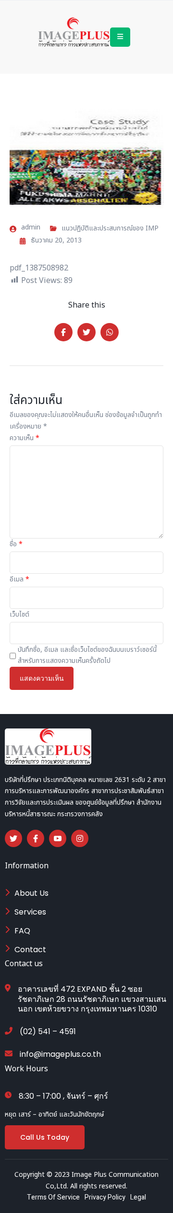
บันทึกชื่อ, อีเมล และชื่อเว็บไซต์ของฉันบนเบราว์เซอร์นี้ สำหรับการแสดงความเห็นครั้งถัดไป (87, 655)
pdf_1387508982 (39, 268)
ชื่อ (16, 544)
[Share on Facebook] (63, 332)
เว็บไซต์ (19, 614)
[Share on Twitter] (86, 332)
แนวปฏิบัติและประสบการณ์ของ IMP (110, 228)
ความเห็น (24, 438)
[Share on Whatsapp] (109, 332)
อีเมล (19, 579)
